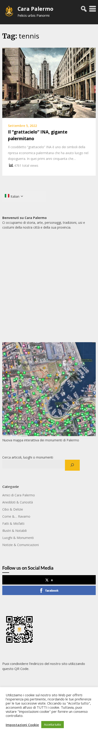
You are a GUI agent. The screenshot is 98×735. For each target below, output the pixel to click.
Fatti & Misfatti (13, 523)
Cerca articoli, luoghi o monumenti (27, 457)
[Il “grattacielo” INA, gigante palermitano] (49, 82)
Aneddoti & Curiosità (17, 502)
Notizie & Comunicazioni (20, 545)
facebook (52, 590)
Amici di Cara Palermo (18, 495)
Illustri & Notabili (14, 530)
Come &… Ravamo (16, 516)
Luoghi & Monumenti (18, 538)
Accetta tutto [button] (52, 724)
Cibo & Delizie (12, 509)
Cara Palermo (35, 8)
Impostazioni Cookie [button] (22, 725)
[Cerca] (72, 465)
